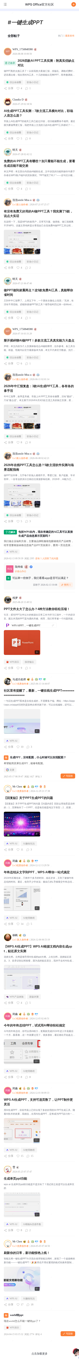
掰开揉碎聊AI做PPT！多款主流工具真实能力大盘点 (39, 340)
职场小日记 (32, 82)
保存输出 (29, 662)
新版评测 (34, 996)
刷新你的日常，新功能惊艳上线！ (27, 1252)
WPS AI (13, 551)
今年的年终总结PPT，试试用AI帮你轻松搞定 (34, 1025)
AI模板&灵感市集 (32, 1224)
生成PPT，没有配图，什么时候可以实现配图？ (38, 757)
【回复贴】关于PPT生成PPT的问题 (28, 798)
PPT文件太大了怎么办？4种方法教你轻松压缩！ (37, 609)
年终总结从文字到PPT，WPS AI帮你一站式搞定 (37, 872)
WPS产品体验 (17, 996)
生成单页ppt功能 (15, 1178)
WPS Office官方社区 (39, 4)
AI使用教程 (29, 918)
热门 (60, 35)
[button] (73, 4)
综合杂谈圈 (15, 82)
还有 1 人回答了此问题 (46, 558)
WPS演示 (14, 662)
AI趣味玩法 (29, 843)
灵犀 (12, 770)
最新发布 (69, 35)
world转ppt (16, 1315)
